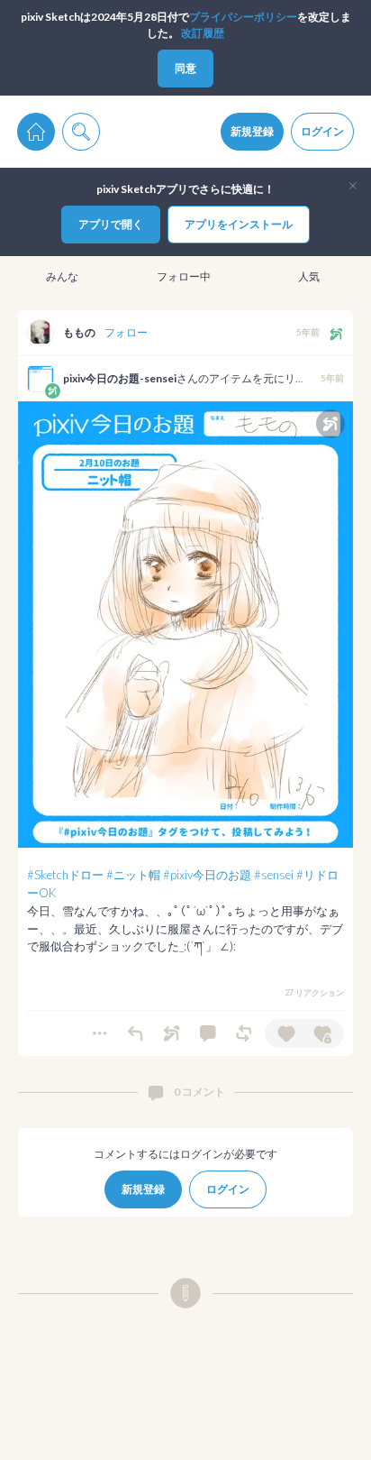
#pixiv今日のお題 (207, 875)
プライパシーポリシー (243, 16)
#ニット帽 (133, 875)
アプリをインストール (239, 224)
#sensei (274, 875)
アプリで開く (110, 224)
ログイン (322, 131)
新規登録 (252, 131)
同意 (185, 68)
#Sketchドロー (65, 875)
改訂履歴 (202, 33)
